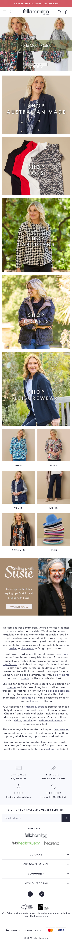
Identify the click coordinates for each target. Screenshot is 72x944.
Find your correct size (53, 778)
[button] (30, 67)
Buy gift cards (18, 778)
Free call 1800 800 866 (53, 797)
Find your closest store (18, 797)
